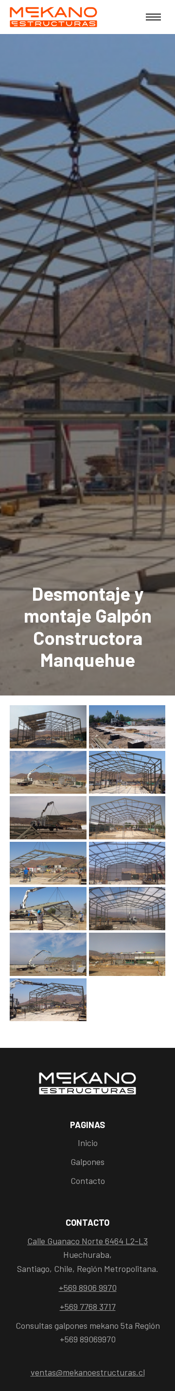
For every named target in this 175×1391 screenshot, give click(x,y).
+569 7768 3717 (88, 1306)
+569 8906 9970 (88, 1287)
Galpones (87, 1161)
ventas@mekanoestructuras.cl (88, 1372)
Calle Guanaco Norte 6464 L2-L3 (87, 1240)
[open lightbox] (48, 728)
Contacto (87, 1180)
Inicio (88, 1142)
